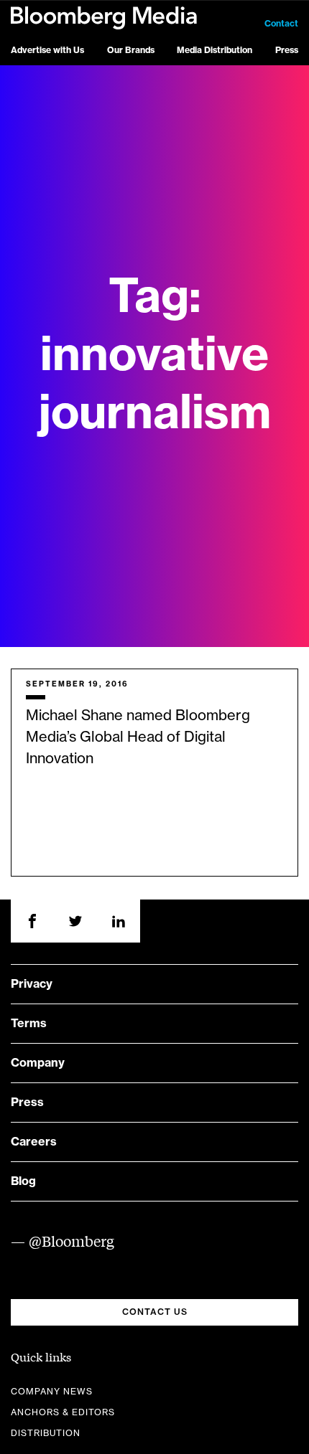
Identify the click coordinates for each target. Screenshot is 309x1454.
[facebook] (32, 921)
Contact (281, 23)
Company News (52, 1391)
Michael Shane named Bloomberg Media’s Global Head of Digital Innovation (138, 737)
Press (286, 50)
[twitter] (75, 921)
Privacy (31, 984)
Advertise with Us (47, 50)
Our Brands (130, 50)
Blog (23, 1181)
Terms (29, 1023)
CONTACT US (155, 1312)
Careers (34, 1142)
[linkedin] (118, 921)
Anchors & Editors (63, 1412)
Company (38, 1063)
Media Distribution (214, 50)
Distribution (45, 1433)
